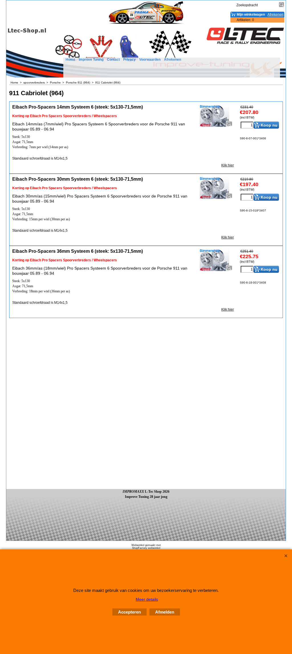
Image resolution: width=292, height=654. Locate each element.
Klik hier (227, 165)
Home (70, 60)
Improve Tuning (91, 60)
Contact (113, 60)
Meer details (147, 599)
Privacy (129, 60)
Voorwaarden (150, 60)
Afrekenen (172, 60)
